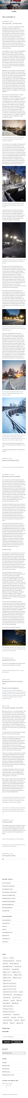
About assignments (7, 907)
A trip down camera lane (8, 886)
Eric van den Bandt (13, 2)
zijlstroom (20, 1023)
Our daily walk (5, 910)
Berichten (6, 1065)
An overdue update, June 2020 (12, 708)
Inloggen (4, 1062)
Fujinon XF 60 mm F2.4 (10, 992)
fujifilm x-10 (6, 972)
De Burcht (6, 969)
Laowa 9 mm (16, 997)
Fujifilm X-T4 (7, 977)
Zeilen (12, 1023)
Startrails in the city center (11, 476)
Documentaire (5, 920)
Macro (19, 1000)
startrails (6, 1017)
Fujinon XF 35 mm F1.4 (9, 989)
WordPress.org (6, 1071)
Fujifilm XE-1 (17, 977)
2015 (11, 958)
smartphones (7, 1014)
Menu (14, 11)
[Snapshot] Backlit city (8, 904)
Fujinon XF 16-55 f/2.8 (9, 983)
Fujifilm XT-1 (7, 980)
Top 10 (20, 1017)
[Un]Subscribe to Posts (8, 1075)
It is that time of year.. (7, 889)
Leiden (6, 1000)
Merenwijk (6, 1003)
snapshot (16, 1014)
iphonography (18, 994)
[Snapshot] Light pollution (8, 901)
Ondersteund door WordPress (9, 1094)
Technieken (5, 938)
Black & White (14, 963)
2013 (5, 958)
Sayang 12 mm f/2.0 (9, 1011)
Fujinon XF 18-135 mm (9, 986)
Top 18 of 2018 (7, 822)
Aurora (18, 961)
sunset (13, 1017)
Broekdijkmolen (8, 966)
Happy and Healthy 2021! (10, 460)
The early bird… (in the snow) (12, 23)
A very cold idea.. (6, 883)
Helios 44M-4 (7, 994)
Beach (5, 963)
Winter (5, 1023)
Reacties (5, 1068)
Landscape (6, 997)
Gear (3, 926)
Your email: (5, 1031)
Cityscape (17, 966)
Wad (23, 1020)
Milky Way (15, 1003)
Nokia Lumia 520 (8, 1006)
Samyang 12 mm (8, 1009)
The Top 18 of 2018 (8, 856)
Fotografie (5, 923)
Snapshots (5, 935)
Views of (4, 941)
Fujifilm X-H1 (16, 972)
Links (3, 929)
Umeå (16, 1020)
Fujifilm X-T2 (17, 975)
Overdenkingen (6, 932)
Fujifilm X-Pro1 (7, 975)
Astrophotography (8, 961)
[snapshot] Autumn (9, 660)
